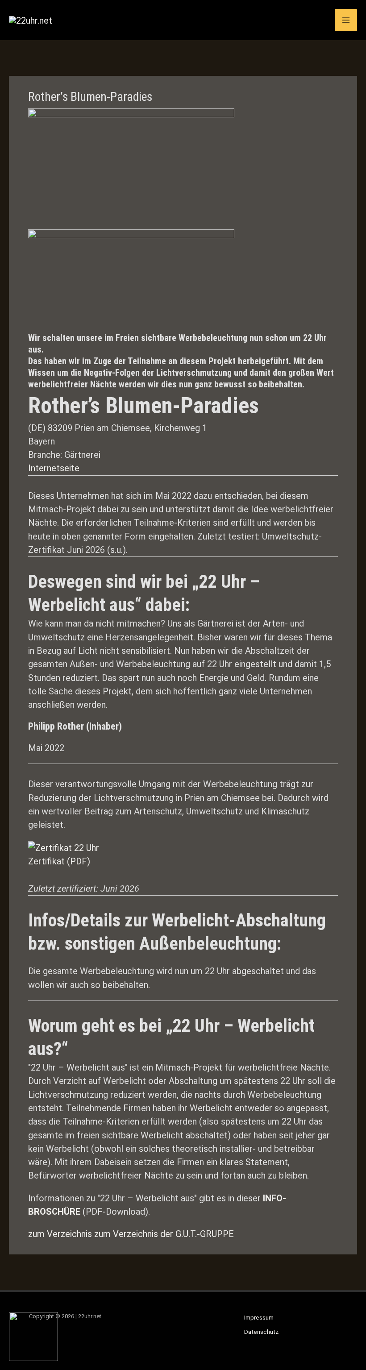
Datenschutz (261, 1331)
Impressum (259, 1317)
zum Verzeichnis (60, 1234)
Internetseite (53, 468)
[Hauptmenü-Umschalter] (346, 20)
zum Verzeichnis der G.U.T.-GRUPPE (164, 1234)
